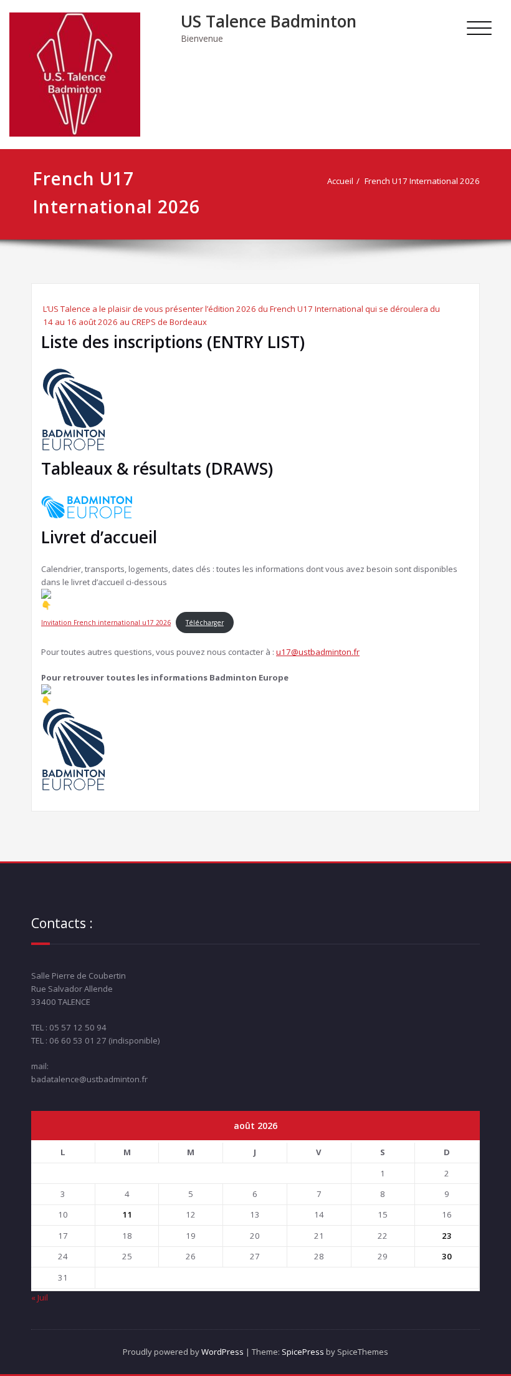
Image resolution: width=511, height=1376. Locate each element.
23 (447, 1235)
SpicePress (303, 1351)
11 (127, 1214)
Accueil (340, 181)
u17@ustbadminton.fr (318, 651)
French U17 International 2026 (422, 181)
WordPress (222, 1351)
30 (447, 1256)
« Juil (39, 1297)
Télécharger (205, 622)
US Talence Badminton (268, 21)
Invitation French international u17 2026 (106, 622)
